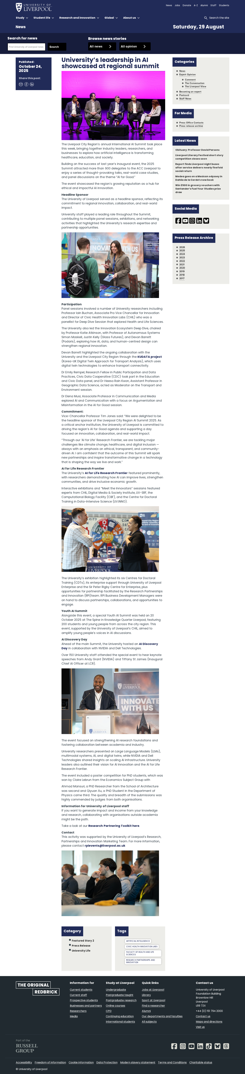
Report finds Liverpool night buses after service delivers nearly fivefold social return (199, 168)
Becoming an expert (190, 91)
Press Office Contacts (191, 122)
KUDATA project (150, 357)
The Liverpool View (195, 86)
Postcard (184, 95)
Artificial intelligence (138, 941)
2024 (182, 254)
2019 (182, 271)
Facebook (26, 84)
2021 (182, 264)
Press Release (81, 946)
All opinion (129, 46)
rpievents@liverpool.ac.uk (105, 845)
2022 (182, 261)
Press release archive (191, 126)
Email (20, 84)
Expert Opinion (187, 74)
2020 (182, 268)
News (21, 27)
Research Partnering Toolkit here (113, 826)
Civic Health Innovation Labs (142, 947)
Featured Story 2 (83, 941)
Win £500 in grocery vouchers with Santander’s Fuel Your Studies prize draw (198, 189)
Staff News (185, 98)
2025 (182, 250)
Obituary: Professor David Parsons (197, 150)
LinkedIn (32, 84)
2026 (182, 247)
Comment (190, 79)
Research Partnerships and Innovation (140, 961)
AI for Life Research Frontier (106, 473)
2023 (182, 257)
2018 (182, 275)
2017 (182, 278)
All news (96, 46)
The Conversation (194, 83)
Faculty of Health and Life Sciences (140, 953)
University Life (81, 951)
